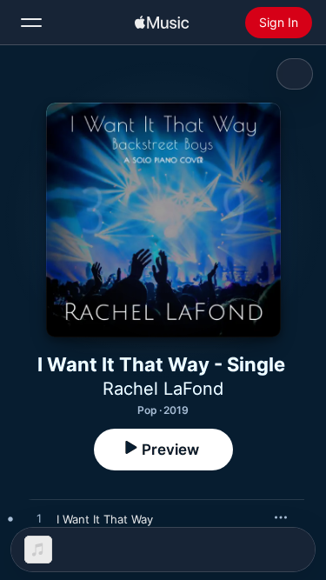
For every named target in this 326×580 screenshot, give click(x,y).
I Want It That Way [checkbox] (105, 519)
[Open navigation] (31, 22)
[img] (162, 22)
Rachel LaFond (163, 388)
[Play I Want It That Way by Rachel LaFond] (39, 519)
